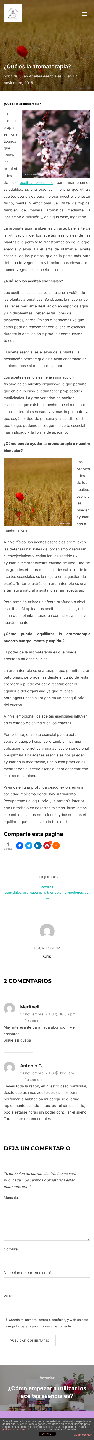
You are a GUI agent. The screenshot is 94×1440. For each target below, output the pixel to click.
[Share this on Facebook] (19, 845)
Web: (8, 1296)
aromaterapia (34, 892)
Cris (14, 76)
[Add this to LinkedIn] (38, 845)
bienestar (55, 892)
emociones (74, 892)
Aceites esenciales (45, 76)
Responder (33, 1020)
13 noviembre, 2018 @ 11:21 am (47, 1073)
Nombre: (11, 1249)
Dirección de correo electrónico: (32, 1272)
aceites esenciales (36, 182)
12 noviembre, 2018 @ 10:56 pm (48, 1014)
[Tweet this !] (28, 845)
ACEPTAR (47, 1434)
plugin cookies (83, 1434)
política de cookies (13, 1429)
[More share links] (56, 845)
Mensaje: (11, 1197)
